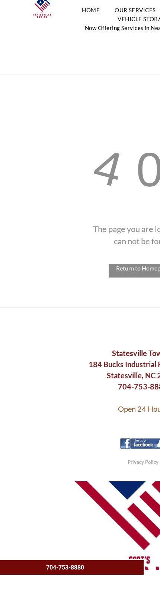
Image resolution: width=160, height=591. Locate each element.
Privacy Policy (143, 462)
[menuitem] (90, 10)
